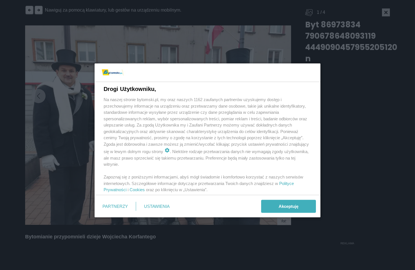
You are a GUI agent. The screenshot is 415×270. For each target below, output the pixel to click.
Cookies (137, 189)
